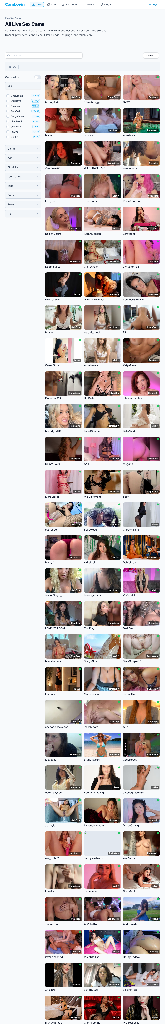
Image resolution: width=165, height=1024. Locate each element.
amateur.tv (16, 126)
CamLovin (15, 4)
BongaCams (17, 116)
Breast (11, 204)
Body (10, 195)
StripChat (16, 100)
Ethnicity (12, 167)
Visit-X (14, 136)
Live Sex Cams (13, 18)
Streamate (16, 106)
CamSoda (16, 111)
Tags (10, 185)
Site (9, 85)
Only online (12, 77)
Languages (14, 176)
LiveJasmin (17, 121)
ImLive (14, 131)
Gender (11, 148)
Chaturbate (17, 95)
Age (9, 157)
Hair (9, 213)
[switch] (37, 77)
